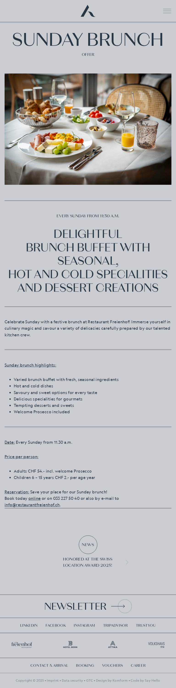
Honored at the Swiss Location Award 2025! (87, 562)
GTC (89, 680)
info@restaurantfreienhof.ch (32, 504)
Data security (72, 680)
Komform (120, 680)
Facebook (56, 625)
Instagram (84, 625)
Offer (88, 54)
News (88, 544)
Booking (85, 665)
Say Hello (152, 680)
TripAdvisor (115, 625)
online (34, 498)
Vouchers (112, 665)
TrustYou (146, 625)
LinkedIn (29, 625)
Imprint (53, 680)
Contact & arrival (49, 665)
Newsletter (75, 606)
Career (138, 665)
